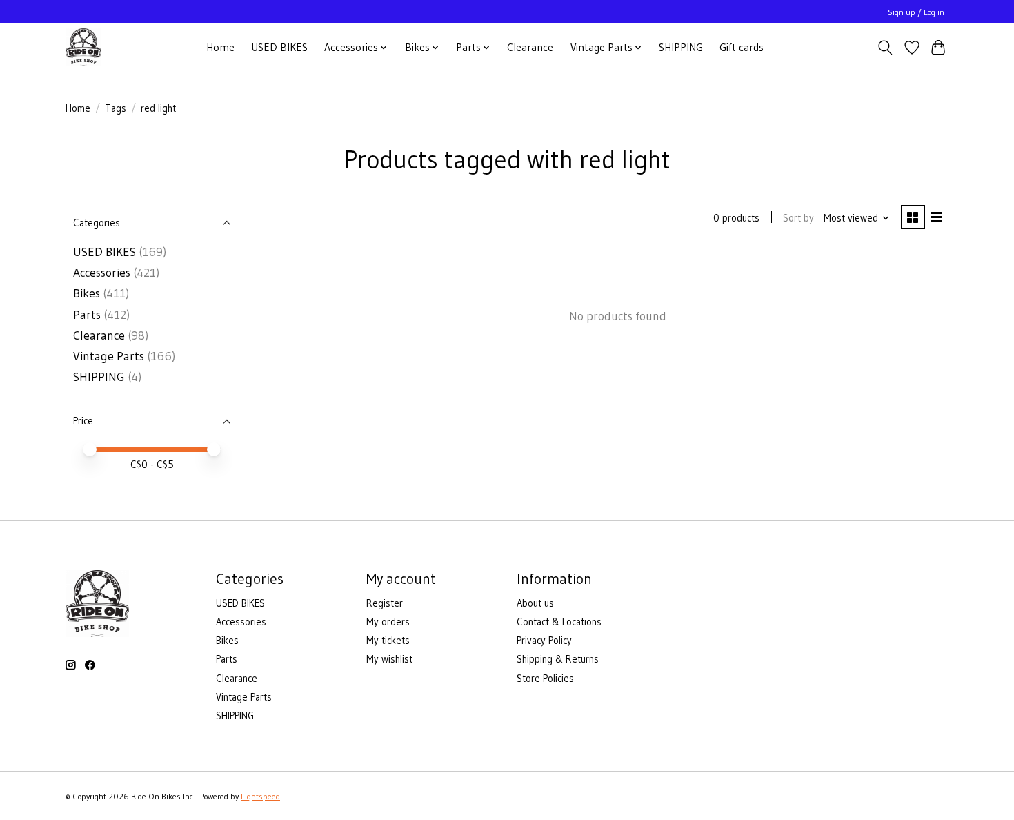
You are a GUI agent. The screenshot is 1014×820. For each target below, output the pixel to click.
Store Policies (545, 678)
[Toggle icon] (885, 47)
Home (220, 47)
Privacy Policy (544, 640)
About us (535, 603)
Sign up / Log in (916, 12)
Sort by (798, 218)
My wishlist (389, 659)
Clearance (530, 47)
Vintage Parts (108, 356)
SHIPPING (681, 47)
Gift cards (741, 47)
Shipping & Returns (558, 659)
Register (384, 603)
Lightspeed (260, 796)
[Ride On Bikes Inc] (83, 47)
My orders (388, 622)
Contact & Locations (559, 622)
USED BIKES (279, 47)
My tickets (388, 640)
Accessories (101, 272)
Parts (87, 314)
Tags (115, 108)
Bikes (86, 293)
